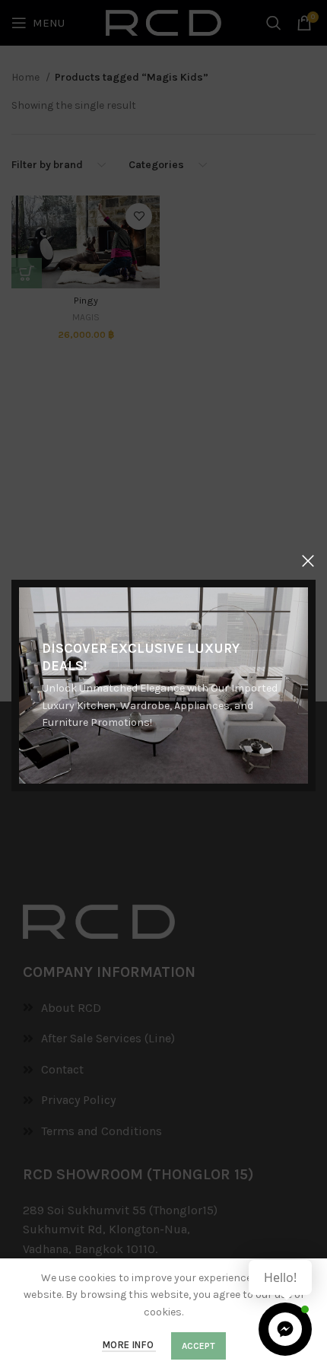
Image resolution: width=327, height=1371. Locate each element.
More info (129, 1344)
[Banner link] (163, 685)
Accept (198, 1346)
